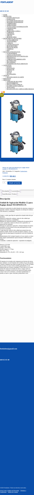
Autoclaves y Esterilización (17, 26)
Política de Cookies (13, 492)
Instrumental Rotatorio (12, 38)
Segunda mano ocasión (15, 77)
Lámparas (10, 32)
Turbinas (10, 49)
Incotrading (11, 74)
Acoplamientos (12, 40)
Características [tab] (15, 191)
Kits (8, 50)
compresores (11, 23)
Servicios (6, 80)
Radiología (11, 19)
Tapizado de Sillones (14, 81)
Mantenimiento (12, 83)
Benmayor (10, 69)
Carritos (10, 29)
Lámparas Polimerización (16, 59)
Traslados (11, 87)
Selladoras (11, 62)
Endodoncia (11, 58)
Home (5, 14)
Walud (9, 72)
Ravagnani (11, 68)
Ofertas (6, 75)
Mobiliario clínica (13, 31)
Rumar (9, 66)
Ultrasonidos (12, 53)
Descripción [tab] (5, 191)
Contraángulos (13, 44)
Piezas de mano (12, 47)
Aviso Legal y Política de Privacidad (9, 490)
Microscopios (12, 37)
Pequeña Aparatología (11, 52)
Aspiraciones (11, 25)
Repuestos (7, 78)
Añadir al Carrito (14, 183)
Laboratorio (11, 28)
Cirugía (9, 35)
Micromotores (12, 46)
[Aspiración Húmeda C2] (17, 126)
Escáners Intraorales (15, 20)
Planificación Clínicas (15, 86)
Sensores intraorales (15, 22)
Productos (7, 16)
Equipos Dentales (13, 17)
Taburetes (10, 34)
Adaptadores (12, 41)
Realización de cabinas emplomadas (20, 89)
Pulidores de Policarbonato (17, 63)
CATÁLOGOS (7, 65)
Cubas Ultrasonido (14, 55)
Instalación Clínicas (14, 84)
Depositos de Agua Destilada (17, 56)
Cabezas (10, 43)
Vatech (9, 71)
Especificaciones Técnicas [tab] (9, 194)
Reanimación (11, 60)
